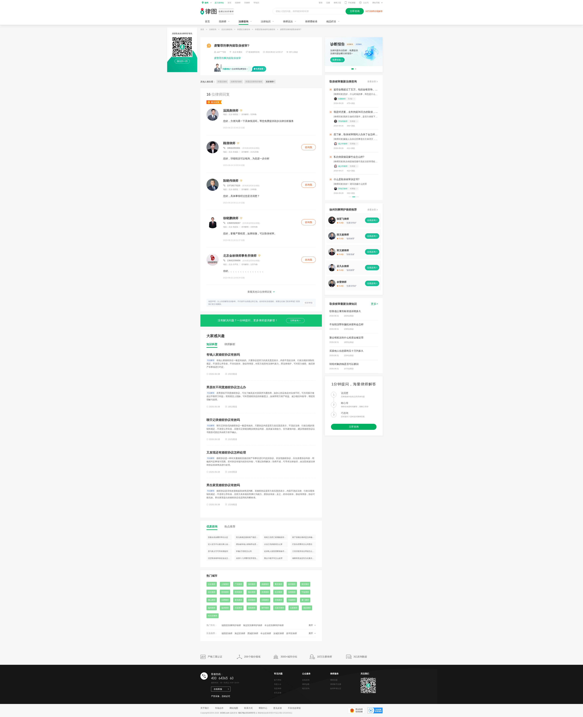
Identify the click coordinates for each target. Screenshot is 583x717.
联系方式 (248, 708)
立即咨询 (294, 320)
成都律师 (265, 584)
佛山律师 (211, 600)
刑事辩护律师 (236, 82)
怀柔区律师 (222, 82)
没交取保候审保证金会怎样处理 (220, 558)
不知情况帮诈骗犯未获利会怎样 (346, 324)
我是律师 (277, 688)
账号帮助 (277, 680)
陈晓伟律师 (230, 180)
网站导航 (376, 3)
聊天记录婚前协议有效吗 (223, 419)
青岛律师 (238, 600)
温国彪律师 (230, 110)
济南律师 (278, 600)
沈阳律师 (265, 600)
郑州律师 (238, 592)
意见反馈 (277, 693)
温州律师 (225, 608)
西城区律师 (252, 633)
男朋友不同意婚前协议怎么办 (226, 387)
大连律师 (238, 608)
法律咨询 (243, 21)
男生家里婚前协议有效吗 (223, 485)
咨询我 (308, 147)
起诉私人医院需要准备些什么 (276, 551)
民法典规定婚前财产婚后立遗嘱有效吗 (248, 537)
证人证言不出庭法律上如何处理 (220, 544)
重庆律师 (278, 584)
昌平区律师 (291, 633)
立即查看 (336, 59)
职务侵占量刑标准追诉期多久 (345, 311)
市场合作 (219, 708)
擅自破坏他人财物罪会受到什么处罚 (248, 544)
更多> (374, 303)
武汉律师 (211, 592)
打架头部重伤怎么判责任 (302, 544)
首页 (229, 3)
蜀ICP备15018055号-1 (247, 713)
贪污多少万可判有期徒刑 (218, 551)
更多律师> (270, 82)
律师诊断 (305, 684)
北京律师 (211, 584)
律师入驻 (337, 3)
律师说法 (288, 21)
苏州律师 (225, 592)
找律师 (237, 3)
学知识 (256, 3)
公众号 (366, 3)
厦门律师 (305, 600)
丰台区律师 (265, 633)
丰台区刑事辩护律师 (274, 625)
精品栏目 (331, 21)
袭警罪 (217, 58)
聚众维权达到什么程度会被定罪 (346, 337)
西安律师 (305, 584)
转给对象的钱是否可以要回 (344, 364)
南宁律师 (265, 608)
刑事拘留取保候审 (231, 58)
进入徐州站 (219, 3)
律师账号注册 (335, 684)
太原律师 (293, 608)
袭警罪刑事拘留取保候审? (290, 29)
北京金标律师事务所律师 (240, 255)
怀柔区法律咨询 (243, 29)
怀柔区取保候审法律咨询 (265, 29)
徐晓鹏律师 (230, 218)
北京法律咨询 (226, 29)
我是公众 (277, 684)
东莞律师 (291, 592)
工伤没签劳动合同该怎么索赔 (304, 551)
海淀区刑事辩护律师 (252, 625)
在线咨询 (371, 220)
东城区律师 (278, 633)
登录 (320, 3)
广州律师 (238, 584)
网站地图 (234, 708)
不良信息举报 (294, 708)
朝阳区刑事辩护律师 (231, 625)
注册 (328, 3)
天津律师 (265, 592)
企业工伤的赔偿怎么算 (273, 544)
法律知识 (266, 21)
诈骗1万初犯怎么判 (244, 551)
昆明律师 (251, 600)
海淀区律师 (240, 633)
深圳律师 (251, 584)
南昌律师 (307, 608)
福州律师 (211, 608)
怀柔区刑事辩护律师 (254, 82)
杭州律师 (291, 584)
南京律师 (251, 592)
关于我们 (204, 708)
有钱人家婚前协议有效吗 (223, 354)
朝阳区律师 (227, 633)
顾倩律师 (229, 143)
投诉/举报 (308, 303)
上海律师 (225, 584)
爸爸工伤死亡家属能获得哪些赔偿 (276, 537)
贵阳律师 (251, 608)
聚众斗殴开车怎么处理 (273, 558)
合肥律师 (225, 600)
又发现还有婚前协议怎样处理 (226, 452)
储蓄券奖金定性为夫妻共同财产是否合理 (304, 558)
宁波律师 (305, 592)
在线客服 (218, 689)
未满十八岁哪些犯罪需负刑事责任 (248, 558)
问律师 (247, 3)
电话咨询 (305, 688)
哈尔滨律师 (212, 616)
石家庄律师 (279, 608)
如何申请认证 (335, 688)
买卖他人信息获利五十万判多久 (346, 351)
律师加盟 (334, 680)
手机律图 (351, 3)
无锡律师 (291, 600)
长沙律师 (278, 592)
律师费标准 (311, 21)
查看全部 (371, 81)
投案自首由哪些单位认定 (218, 537)
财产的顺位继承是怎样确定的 (304, 537)
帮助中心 (263, 708)
